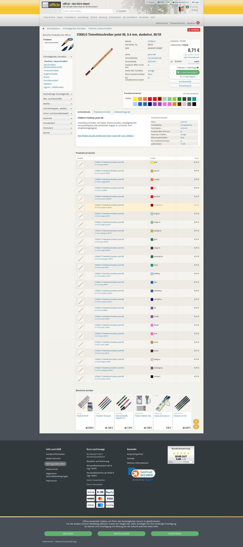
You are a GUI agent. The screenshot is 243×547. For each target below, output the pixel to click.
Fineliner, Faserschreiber (56, 61)
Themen (177, 23)
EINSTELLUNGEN (121, 533)
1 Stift (183, 144)
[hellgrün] (169, 99)
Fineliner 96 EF (82, 416)
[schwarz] (194, 104)
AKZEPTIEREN (174, 533)
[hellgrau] (184, 104)
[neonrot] (155, 99)
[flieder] (164, 104)
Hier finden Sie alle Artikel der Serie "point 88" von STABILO (105, 135)
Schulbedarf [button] (49, 123)
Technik (93, 17)
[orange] (145, 99)
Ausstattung (83, 17)
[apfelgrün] (174, 99)
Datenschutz (65, 541)
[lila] (155, 104)
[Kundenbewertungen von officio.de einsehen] (181, 454)
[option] (85, 413)
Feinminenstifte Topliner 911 (122, 417)
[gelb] (135, 99)
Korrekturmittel (51, 80)
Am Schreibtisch (130, 17)
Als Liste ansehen (190, 93)
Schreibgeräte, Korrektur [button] (55, 56)
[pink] (169, 104)
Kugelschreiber (51, 74)
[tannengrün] (189, 99)
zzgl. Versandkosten (191, 57)
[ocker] (174, 104)
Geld (153, 17)
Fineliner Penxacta (103, 416)
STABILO (152, 41)
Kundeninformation (55, 454)
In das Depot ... (190, 76)
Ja (148, 64)
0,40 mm (152, 61)
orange (151, 70)
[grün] (179, 99)
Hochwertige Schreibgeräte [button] (56, 94)
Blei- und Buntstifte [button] (52, 98)
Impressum (47, 541)
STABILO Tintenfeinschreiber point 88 (109, 172)
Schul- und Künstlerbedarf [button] (55, 113)
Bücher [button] (46, 132)
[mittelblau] (145, 104)
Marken (162, 23)
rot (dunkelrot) (154, 58)
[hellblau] (135, 104)
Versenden (144, 17)
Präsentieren (70, 17)
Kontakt (130, 458)
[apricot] (140, 99)
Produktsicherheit (102, 112)
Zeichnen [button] (47, 118)
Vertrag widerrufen (55, 463)
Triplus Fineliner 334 (143, 416)
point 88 (152, 54)
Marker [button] (46, 103)
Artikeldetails (83, 112)
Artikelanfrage (121, 112)
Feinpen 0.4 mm (180, 416)
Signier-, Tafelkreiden (54, 87)
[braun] (179, 104)
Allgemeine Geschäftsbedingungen (57, 475)
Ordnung (103, 17)
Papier (60, 17)
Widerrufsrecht (53, 458)
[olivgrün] (184, 99)
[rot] (150, 99)
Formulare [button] (48, 128)
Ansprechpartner (135, 454)
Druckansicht (184, 81)
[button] (142, 474)
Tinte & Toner (49, 17)
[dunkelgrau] (189, 104)
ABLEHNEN (68, 533)
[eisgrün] (164, 99)
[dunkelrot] (160, 99)
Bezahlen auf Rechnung (98, 461)
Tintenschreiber (51, 70)
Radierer (48, 84)
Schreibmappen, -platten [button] (55, 108)
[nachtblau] (150, 104)
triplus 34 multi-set (162, 416)
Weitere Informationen (137, 463)
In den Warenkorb (188, 72)
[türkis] (194, 99)
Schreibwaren (115, 17)
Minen (47, 77)
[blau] (140, 104)
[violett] (160, 104)
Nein (150, 74)
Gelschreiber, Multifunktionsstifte (53, 66)
